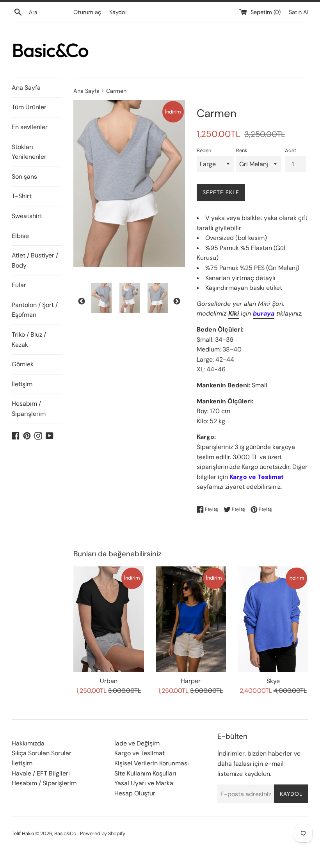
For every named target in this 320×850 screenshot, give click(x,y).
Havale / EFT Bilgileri (41, 773)
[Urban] (108, 619)
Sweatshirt (27, 216)
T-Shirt (22, 196)
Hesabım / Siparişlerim (29, 408)
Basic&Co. (66, 833)
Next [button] (177, 301)
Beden (204, 150)
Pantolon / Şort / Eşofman (35, 310)
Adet (290, 150)
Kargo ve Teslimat (139, 753)
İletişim (22, 384)
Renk (241, 150)
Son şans (24, 176)
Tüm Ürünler (29, 107)
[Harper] (191, 619)
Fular (19, 285)
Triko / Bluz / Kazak (29, 339)
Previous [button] (81, 301)
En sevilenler (30, 127)
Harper (191, 681)
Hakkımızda (28, 743)
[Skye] (273, 619)
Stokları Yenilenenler (29, 152)
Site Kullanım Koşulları (145, 773)
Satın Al (298, 12)
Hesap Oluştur (134, 793)
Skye (273, 681)
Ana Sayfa (26, 87)
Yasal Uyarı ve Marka (143, 783)
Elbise (20, 236)
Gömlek (23, 364)
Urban (108, 681)
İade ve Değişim (137, 743)
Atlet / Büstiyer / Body (35, 260)
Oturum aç (87, 12)
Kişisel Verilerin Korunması (151, 763)
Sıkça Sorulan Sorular (41, 753)
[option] (101, 298)
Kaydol (117, 12)
